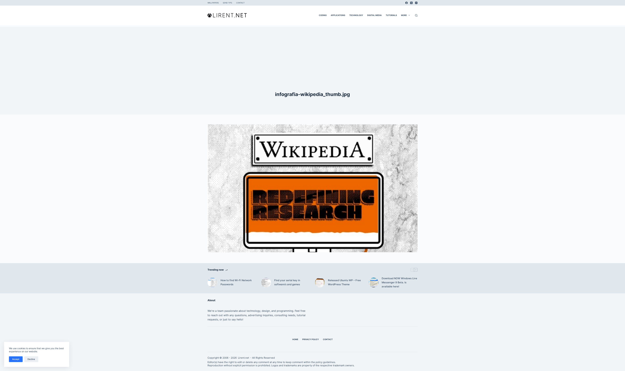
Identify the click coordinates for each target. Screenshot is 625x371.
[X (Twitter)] (411, 3)
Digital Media (374, 15)
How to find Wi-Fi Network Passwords (236, 282)
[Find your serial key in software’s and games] (266, 282)
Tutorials (391, 15)
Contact (240, 3)
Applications (338, 15)
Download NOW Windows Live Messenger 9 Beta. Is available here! (399, 282)
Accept (15, 359)
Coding (323, 15)
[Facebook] (406, 3)
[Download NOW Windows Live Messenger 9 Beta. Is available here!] (373, 282)
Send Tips (227, 3)
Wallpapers (213, 3)
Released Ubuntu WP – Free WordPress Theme (344, 282)
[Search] (416, 15)
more (404, 15)
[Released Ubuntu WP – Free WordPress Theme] (320, 282)
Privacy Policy (310, 339)
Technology (356, 15)
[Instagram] (416, 3)
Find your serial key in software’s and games (287, 282)
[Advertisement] (312, 49)
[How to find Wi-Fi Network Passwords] (212, 282)
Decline (31, 359)
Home (295, 339)
